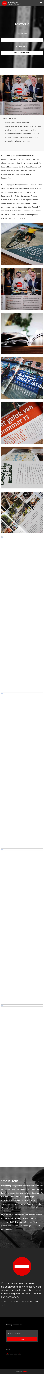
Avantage (26, 1371)
